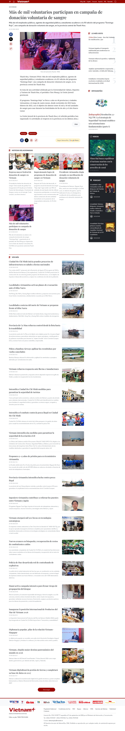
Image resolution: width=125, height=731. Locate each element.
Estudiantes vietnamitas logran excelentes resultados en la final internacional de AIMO (99, 81)
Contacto (46, 711)
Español (100, 1)
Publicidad (113, 709)
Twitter (11, 39)
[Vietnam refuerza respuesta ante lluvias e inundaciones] (73, 374)
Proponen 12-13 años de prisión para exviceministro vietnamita (32, 458)
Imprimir (11, 44)
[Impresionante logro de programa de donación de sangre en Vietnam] (46, 161)
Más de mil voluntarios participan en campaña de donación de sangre (20, 226)
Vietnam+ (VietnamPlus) (23, 1)
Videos (96, 136)
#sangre (23, 133)
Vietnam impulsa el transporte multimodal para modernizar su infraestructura (99, 50)
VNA (91, 709)
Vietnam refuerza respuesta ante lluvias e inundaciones (34, 369)
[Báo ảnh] (98, 702)
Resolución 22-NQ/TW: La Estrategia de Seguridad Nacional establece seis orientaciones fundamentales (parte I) (102, 120)
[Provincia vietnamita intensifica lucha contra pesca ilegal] (73, 483)
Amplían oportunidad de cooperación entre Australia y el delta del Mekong (101, 70)
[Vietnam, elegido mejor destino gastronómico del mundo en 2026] (73, 655)
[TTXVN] (14, 702)
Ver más (15, 257)
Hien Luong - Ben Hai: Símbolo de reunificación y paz (102, 38)
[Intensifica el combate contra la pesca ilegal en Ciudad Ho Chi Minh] (73, 418)
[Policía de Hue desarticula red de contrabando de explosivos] (73, 568)
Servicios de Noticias (101, 709)
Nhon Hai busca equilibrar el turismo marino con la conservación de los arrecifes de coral (102, 163)
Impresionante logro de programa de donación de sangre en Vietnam (45, 175)
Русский (110, 1)
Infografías (97, 91)
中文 (105, 1)
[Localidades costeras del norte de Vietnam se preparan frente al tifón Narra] (73, 311)
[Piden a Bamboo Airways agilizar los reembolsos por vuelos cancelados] (73, 354)
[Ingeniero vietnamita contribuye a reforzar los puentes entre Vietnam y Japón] (73, 503)
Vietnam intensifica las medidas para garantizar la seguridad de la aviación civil (31, 434)
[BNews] (39, 702)
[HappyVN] (110, 702)
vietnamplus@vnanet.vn (56, 720)
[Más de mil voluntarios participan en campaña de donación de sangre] (21, 213)
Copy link (11, 49)
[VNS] (59, 702)
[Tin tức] (30, 702)
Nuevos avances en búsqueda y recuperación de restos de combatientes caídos (33, 543)
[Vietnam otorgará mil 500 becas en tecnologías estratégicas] (73, 523)
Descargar (46, 690)
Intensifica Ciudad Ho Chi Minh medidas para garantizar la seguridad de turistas (30, 391)
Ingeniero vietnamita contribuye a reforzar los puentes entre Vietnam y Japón (33, 499)
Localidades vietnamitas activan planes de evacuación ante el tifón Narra (33, 286)
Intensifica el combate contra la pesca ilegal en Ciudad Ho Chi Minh (33, 414)
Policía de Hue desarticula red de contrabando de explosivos (31, 564)
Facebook (11, 34)
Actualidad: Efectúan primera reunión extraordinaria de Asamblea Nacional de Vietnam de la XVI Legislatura (97, 229)
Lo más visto (97, 33)
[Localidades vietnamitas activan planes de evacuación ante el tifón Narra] (73, 290)
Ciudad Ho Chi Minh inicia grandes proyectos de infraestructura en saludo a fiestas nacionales (31, 263)
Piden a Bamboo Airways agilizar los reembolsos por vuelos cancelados (32, 350)
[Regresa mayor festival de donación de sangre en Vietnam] (21, 161)
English (89, 1)
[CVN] (72, 702)
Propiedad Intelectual (50, 709)
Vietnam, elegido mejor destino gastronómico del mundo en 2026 (31, 651)
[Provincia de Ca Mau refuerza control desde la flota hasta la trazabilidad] (73, 331)
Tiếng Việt (82, 1)
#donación (33, 133)
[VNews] (22, 702)
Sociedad (12, 7)
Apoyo (79, 709)
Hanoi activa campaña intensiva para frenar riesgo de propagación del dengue (33, 587)
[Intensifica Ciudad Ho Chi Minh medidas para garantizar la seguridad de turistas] (73, 395)
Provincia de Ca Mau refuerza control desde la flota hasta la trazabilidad (34, 327)
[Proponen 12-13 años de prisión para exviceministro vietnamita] (73, 462)
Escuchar (97, 197)
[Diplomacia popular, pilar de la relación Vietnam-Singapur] (73, 635)
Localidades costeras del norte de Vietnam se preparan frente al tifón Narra (33, 306)
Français (94, 1)
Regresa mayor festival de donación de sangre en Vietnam (20, 175)
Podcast (97, 180)
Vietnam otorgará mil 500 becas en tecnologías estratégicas (30, 519)
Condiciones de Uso (64, 709)
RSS (74, 709)
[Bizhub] (46, 702)
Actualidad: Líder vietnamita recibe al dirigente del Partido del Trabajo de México (97, 189)
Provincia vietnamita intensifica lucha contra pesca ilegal (32, 479)
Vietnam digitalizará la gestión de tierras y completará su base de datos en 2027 (33, 671)
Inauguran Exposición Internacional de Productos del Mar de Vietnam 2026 (33, 611)
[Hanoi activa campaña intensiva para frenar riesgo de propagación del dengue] (73, 591)
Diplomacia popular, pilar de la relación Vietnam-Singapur (31, 631)
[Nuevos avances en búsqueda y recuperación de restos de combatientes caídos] (73, 547)
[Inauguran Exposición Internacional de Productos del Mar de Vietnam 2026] (73, 615)
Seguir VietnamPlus (63, 140)
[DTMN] (84, 702)
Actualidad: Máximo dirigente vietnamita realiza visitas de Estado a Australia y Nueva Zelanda (97, 208)
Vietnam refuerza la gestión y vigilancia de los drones (102, 60)
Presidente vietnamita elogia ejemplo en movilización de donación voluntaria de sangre (71, 176)
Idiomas (85, 709)
